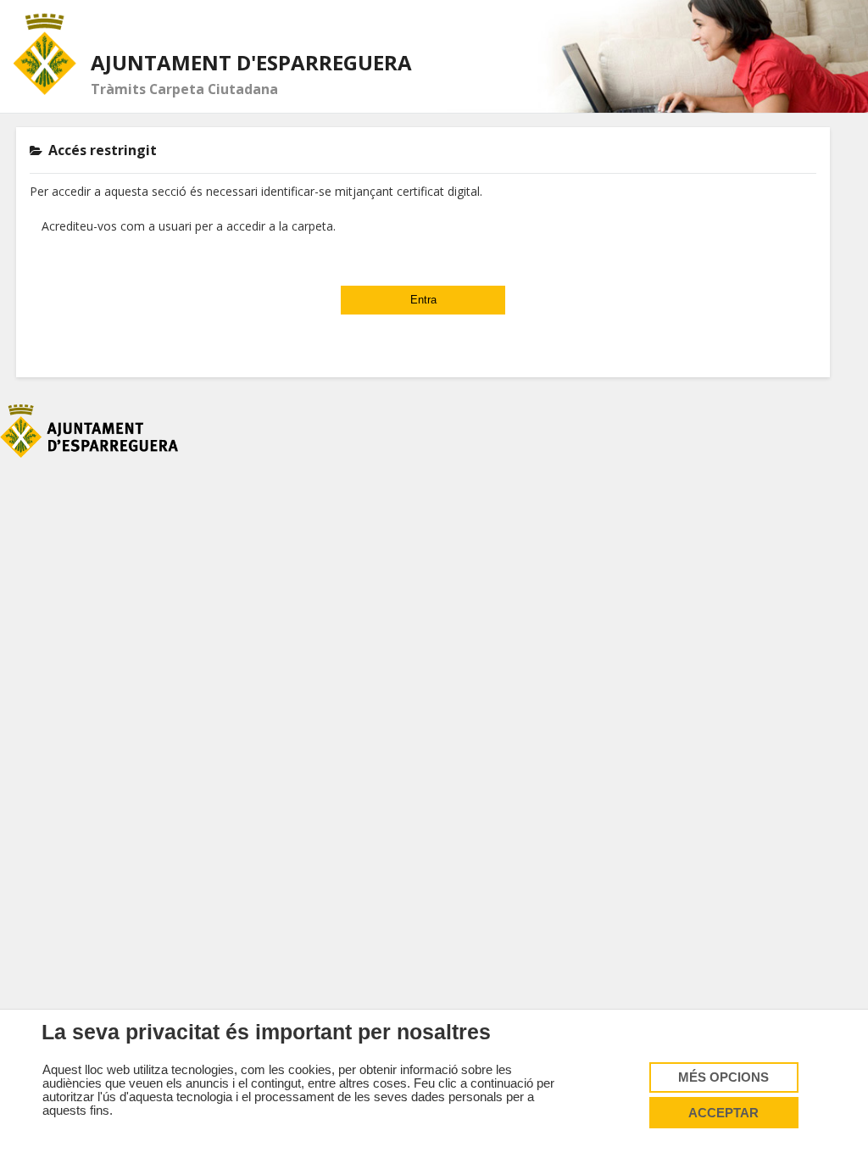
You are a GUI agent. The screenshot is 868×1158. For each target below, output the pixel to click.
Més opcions (723, 1077)
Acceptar (723, 1113)
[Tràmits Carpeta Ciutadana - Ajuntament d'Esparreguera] (45, 54)
